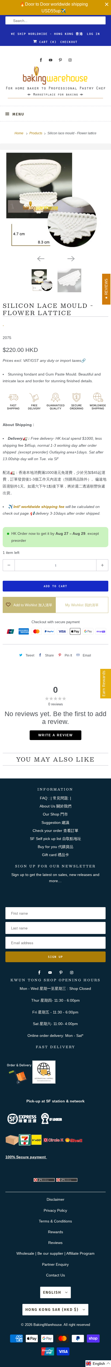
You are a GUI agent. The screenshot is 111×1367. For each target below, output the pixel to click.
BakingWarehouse (47, 1325)
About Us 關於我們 (55, 806)
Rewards (55, 1232)
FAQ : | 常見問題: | (55, 798)
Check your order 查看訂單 (55, 830)
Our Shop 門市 (55, 814)
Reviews (55, 1242)
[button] (98, 1363)
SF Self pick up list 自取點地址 (55, 838)
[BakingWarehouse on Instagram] (70, 60)
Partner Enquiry (55, 1264)
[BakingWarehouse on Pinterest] (60, 60)
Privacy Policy (55, 1210)
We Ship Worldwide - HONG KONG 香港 (47, 33)
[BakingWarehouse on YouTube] (50, 60)
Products (36, 133)
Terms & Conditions (55, 1221)
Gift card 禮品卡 (55, 855)
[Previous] (40, 258)
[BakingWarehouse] (55, 84)
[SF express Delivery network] (12, 1144)
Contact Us (55, 1275)
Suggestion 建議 (55, 822)
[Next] (71, 258)
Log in (93, 33)
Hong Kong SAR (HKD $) (52, 1309)
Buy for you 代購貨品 (55, 847)
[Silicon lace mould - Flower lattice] (55, 201)
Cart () (47, 42)
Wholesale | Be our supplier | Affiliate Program (55, 1253)
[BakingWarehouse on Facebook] (40, 60)
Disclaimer (55, 1199)
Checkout (69, 42)
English (53, 1292)
